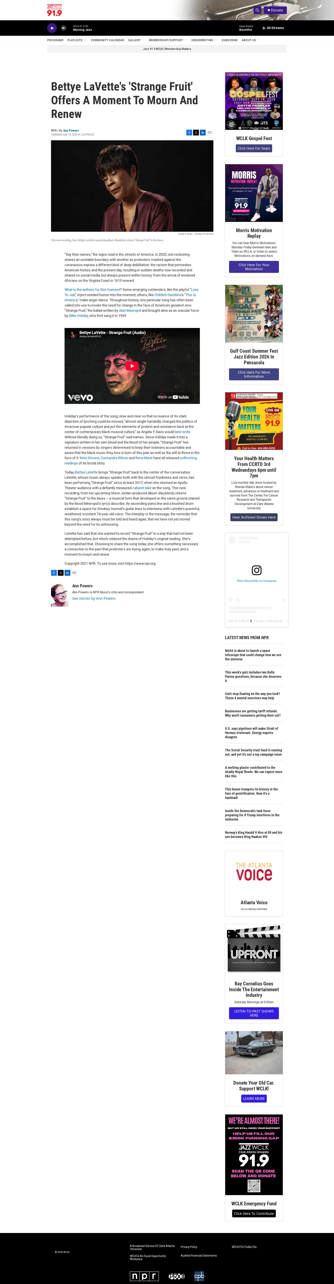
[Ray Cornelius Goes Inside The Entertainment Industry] (254, 949)
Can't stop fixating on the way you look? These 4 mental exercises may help (252, 696)
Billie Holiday (78, 316)
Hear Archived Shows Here (254, 517)
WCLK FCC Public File (244, 1247)
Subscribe (230, 40)
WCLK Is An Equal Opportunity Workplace (148, 1258)
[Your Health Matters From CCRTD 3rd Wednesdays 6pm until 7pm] (254, 421)
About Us (249, 40)
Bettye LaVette (86, 472)
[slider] (69, 28)
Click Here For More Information (254, 374)
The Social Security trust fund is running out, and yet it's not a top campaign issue (253, 752)
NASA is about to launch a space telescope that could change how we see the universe (253, 655)
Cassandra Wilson (114, 458)
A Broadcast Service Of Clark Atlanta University (152, 1248)
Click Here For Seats (254, 148)
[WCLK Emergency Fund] (254, 1155)
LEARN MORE (254, 1098)
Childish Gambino (167, 295)
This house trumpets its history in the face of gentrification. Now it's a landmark (251, 793)
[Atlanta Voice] (254, 872)
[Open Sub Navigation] (85, 40)
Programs (55, 40)
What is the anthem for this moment (92, 290)
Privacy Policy (189, 1247)
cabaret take (141, 488)
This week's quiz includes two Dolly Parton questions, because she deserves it (253, 676)
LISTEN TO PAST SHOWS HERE (254, 1013)
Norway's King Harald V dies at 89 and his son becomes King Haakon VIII (253, 834)
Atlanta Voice (254, 902)
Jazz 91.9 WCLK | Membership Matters (167, 48)
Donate (277, 10)
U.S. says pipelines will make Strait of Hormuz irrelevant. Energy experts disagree (251, 732)
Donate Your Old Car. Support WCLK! (253, 1086)
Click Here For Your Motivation (254, 266)
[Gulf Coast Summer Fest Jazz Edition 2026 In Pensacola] (254, 313)
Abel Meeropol (130, 310)
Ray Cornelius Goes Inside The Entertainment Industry (254, 989)
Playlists (75, 40)
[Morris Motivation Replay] (254, 193)
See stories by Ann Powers (94, 598)
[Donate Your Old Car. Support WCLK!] (254, 1053)
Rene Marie (144, 458)
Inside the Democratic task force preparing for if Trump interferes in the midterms (252, 815)
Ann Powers (71, 130)
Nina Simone (89, 458)
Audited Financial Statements (199, 1255)
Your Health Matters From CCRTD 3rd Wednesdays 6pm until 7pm (254, 467)
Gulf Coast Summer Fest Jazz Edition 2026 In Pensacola (254, 356)
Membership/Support (166, 40)
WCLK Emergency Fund (254, 1204)
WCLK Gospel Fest (254, 138)
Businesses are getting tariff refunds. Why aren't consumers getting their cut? (253, 713)
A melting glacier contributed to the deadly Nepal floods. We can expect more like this (253, 771)
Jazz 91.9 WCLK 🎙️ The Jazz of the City (253, 620)
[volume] (63, 28)
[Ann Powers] (59, 595)
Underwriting (202, 40)
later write (182, 432)
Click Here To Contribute (254, 1213)
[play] (52, 28)
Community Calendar (107, 40)
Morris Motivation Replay (254, 233)
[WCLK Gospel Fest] (254, 101)
